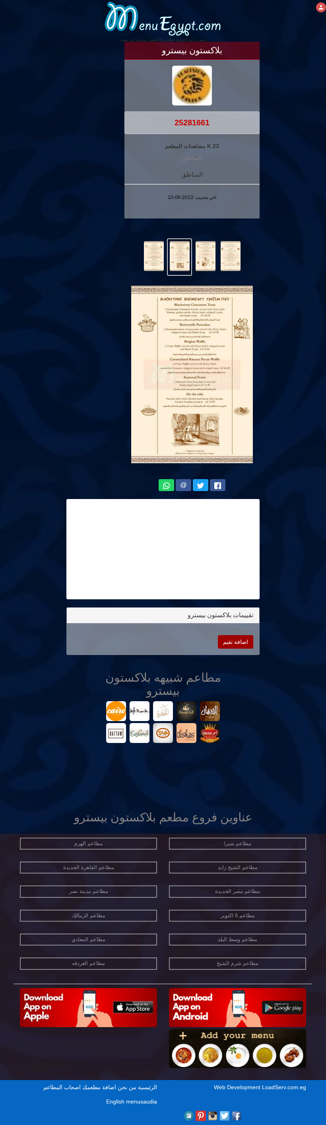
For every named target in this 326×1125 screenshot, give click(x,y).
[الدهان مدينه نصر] (210, 712)
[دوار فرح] (163, 734)
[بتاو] (116, 734)
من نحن (127, 1087)
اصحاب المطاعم (62, 1087)
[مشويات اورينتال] (187, 712)
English (115, 1101)
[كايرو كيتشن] (116, 712)
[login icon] (321, 7)
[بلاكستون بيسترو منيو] (230, 255)
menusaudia (141, 1101)
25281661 (192, 122)
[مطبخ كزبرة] (140, 734)
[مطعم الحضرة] (163, 712)
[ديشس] (187, 734)
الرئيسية (147, 1087)
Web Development (238, 1087)
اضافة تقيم (235, 642)
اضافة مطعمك (99, 1087)
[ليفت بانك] (140, 712)
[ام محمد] (210, 734)
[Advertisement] (162, 549)
